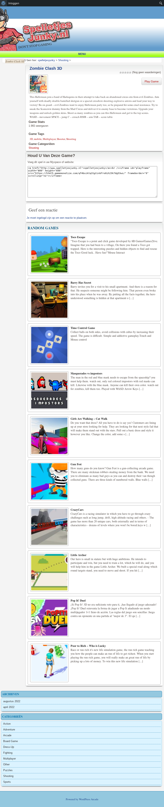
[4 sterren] (128, 72)
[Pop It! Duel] (49, 617)
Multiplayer (49, 139)
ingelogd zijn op (46, 217)
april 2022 (8, 707)
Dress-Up (8, 746)
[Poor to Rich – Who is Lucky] (49, 663)
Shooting (71, 139)
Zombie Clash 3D (46, 68)
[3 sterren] (125, 72)
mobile (38, 139)
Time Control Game (83, 328)
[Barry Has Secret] (49, 299)
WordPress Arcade (88, 799)
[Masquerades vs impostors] (49, 390)
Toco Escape (78, 237)
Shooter (61, 139)
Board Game (10, 741)
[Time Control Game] (49, 345)
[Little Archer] (49, 572)
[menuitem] (3, 3)
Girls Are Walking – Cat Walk (89, 419)
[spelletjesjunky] (83, 11)
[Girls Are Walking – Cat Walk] (49, 436)
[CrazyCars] (49, 527)
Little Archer (78, 555)
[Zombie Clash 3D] (39, 83)
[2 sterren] (123, 72)
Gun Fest (76, 464)
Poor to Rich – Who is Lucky (88, 646)
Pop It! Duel (78, 600)
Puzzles (8, 770)
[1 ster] (120, 72)
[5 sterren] (130, 72)
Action (7, 723)
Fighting (7, 752)
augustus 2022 (11, 701)
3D (31, 139)
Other (6, 764)
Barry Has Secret (81, 282)
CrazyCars (77, 510)
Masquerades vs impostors (86, 373)
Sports (7, 781)
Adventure (9, 729)
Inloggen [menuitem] (13, 3)
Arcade (7, 735)
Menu (82, 54)
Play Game (152, 81)
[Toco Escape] (49, 254)
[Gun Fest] (49, 481)
